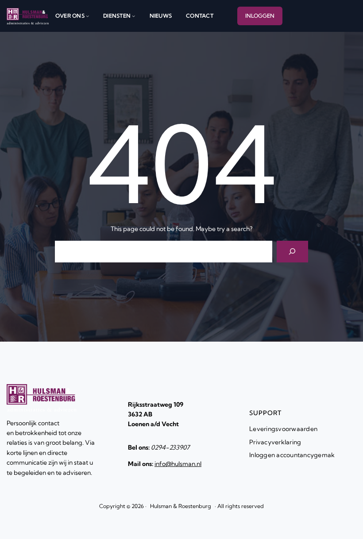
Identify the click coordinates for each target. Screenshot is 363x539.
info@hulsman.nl (177, 464)
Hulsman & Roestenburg (180, 506)
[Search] (292, 251)
